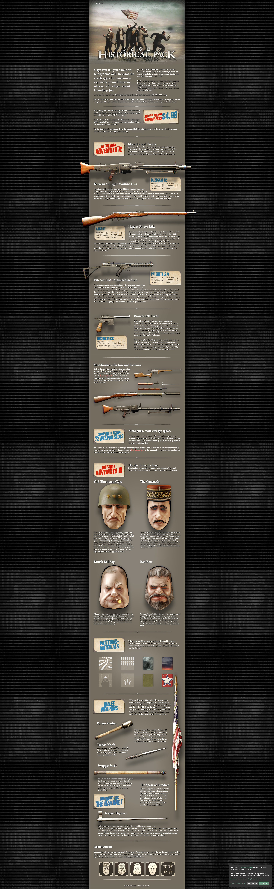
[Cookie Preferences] (237, 883)
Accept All (264, 883)
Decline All (252, 883)
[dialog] (250, 876)
